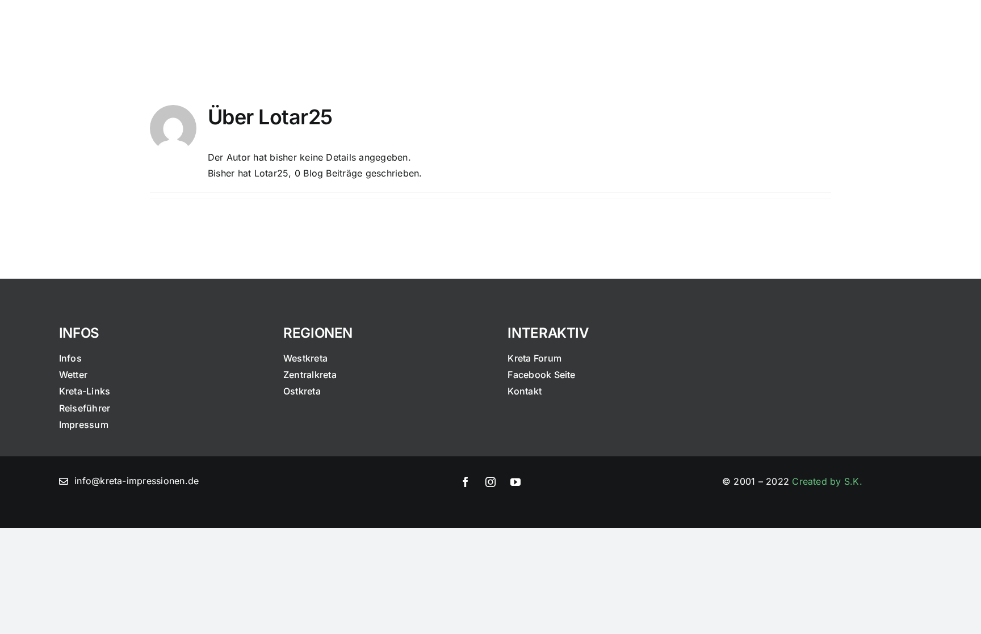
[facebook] (465, 482)
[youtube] (515, 482)
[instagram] (490, 482)
